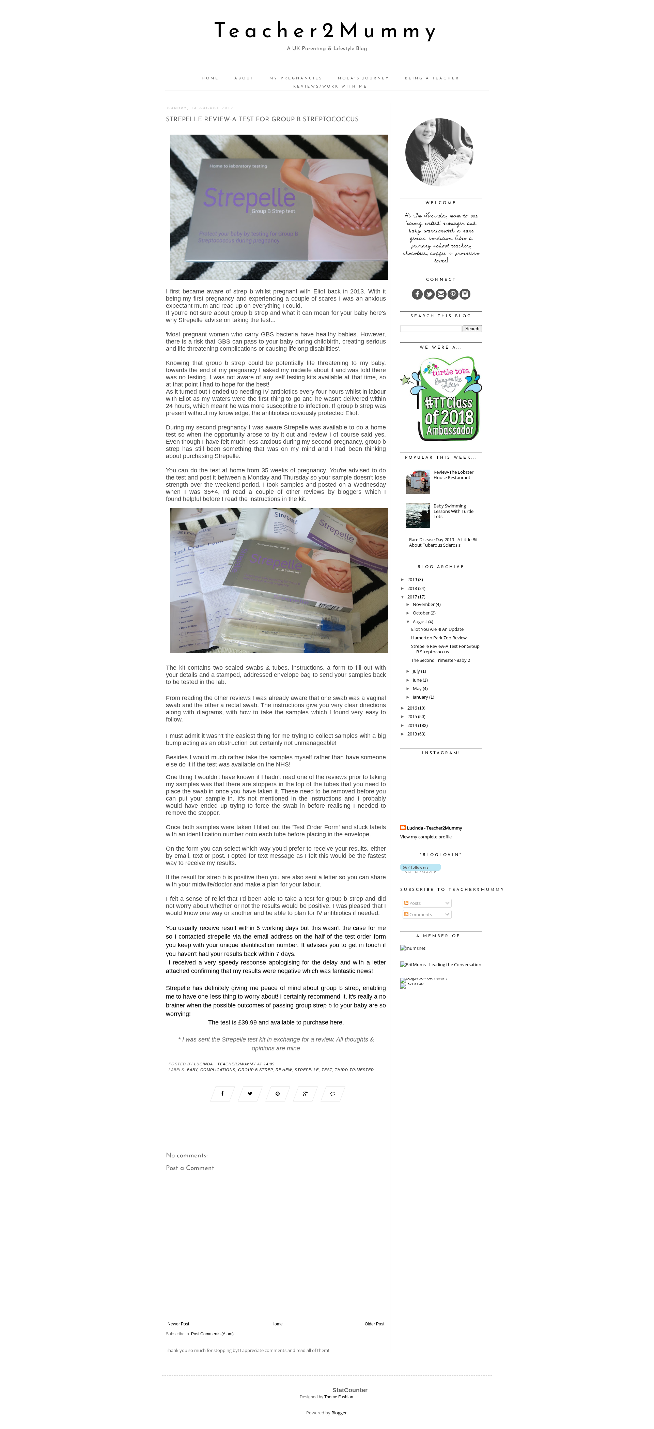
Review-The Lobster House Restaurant (453, 475)
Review (284, 1070)
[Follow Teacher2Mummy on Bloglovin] (420, 871)
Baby (192, 1070)
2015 (412, 716)
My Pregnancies (296, 78)
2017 (412, 597)
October (422, 613)
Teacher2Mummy (327, 32)
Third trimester (354, 1070)
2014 (412, 725)
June (418, 680)
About (244, 78)
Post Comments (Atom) (212, 1334)
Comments (420, 914)
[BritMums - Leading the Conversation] (440, 964)
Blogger (339, 1413)
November (424, 604)
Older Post (374, 1324)
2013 (412, 734)
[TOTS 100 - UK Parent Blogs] (428, 978)
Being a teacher (432, 78)
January (421, 697)
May (418, 688)
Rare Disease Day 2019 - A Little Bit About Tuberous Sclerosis (443, 542)
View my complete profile (426, 837)
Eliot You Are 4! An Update (437, 629)
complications (217, 1070)
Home (210, 78)
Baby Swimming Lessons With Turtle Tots (453, 511)
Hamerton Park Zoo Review (439, 638)
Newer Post (178, 1324)
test (327, 1070)
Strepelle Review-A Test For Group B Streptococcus (445, 649)
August (420, 622)
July (417, 671)
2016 (412, 708)
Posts (414, 903)
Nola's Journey (364, 78)
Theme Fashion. (339, 1397)
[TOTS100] (411, 983)
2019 (412, 579)
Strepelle (307, 1070)
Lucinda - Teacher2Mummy (434, 828)
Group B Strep (255, 1070)
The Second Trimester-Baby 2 (440, 660)
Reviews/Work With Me (330, 87)
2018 (412, 588)
